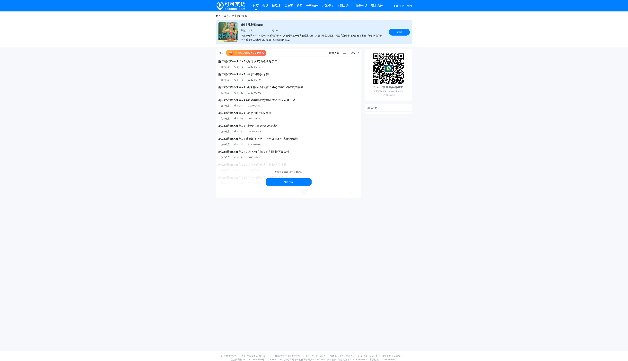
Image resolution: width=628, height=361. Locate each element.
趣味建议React (240, 15)
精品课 (276, 5)
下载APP (398, 5)
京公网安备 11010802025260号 (247, 359)
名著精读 (327, 5)
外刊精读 (312, 5)
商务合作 (331, 359)
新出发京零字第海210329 (255, 355)
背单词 (288, 5)
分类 (265, 5)
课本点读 (377, 5)
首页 (256, 5)
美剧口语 (343, 5)
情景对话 (362, 5)
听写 (300, 5)
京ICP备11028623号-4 (390, 355)
